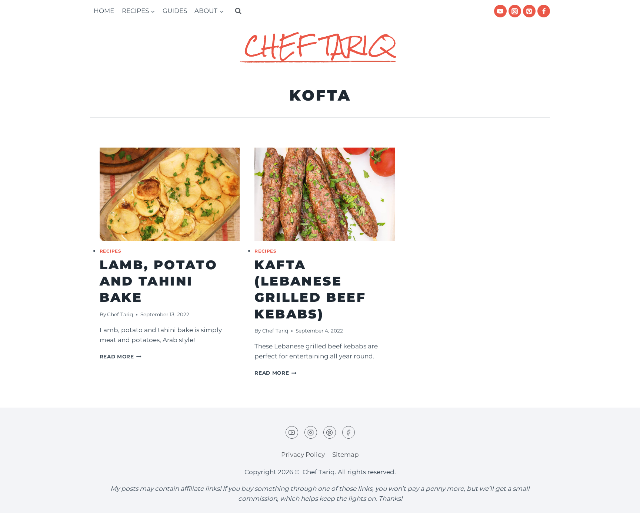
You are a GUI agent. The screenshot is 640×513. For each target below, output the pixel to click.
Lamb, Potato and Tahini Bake (159, 281)
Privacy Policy (303, 454)
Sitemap (345, 454)
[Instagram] (515, 11)
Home (104, 10)
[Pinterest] (529, 11)
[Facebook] (543, 11)
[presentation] (170, 194)
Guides (175, 10)
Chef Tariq (120, 314)
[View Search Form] (238, 11)
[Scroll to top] (621, 501)
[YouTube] (500, 11)
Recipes (110, 251)
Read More (121, 357)
